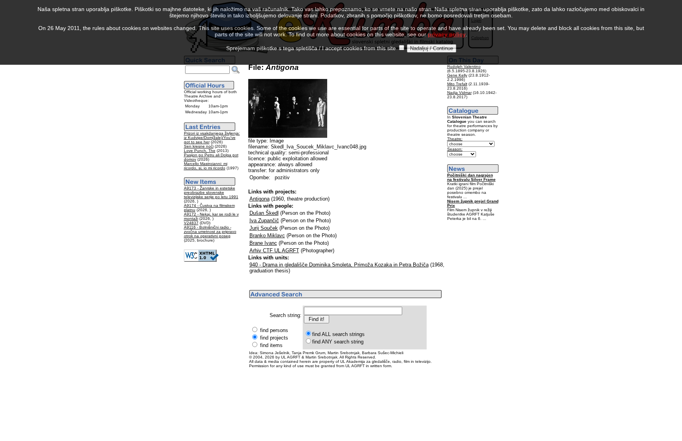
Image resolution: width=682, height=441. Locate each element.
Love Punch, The (199, 150)
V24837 (191, 223)
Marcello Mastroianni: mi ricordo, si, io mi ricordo (205, 165)
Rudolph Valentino (464, 66)
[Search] (235, 70)
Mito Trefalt (457, 84)
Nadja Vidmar (459, 92)
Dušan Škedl (264, 213)
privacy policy (447, 34)
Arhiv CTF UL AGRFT (274, 250)
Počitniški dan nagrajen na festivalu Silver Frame (471, 177)
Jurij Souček (263, 228)
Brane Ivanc (263, 243)
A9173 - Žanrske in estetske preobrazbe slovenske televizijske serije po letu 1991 (211, 192)
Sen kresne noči (199, 146)
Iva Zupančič (264, 220)
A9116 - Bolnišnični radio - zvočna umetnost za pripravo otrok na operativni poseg (210, 231)
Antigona (259, 199)
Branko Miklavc (267, 235)
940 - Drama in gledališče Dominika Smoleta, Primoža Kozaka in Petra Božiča (339, 265)
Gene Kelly (457, 75)
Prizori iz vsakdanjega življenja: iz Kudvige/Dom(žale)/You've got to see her (212, 137)
